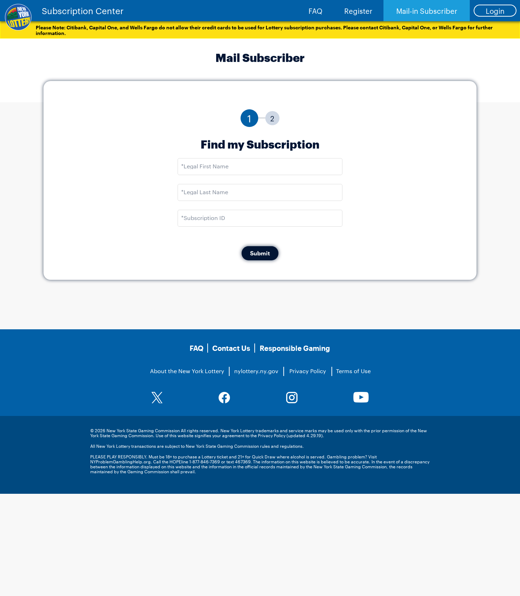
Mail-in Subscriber (426, 11)
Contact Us (231, 348)
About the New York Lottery (187, 371)
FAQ (315, 11)
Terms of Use (353, 371)
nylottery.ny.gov (256, 371)
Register (358, 11)
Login (495, 11)
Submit (260, 253)
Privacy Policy (307, 371)
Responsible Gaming (295, 348)
